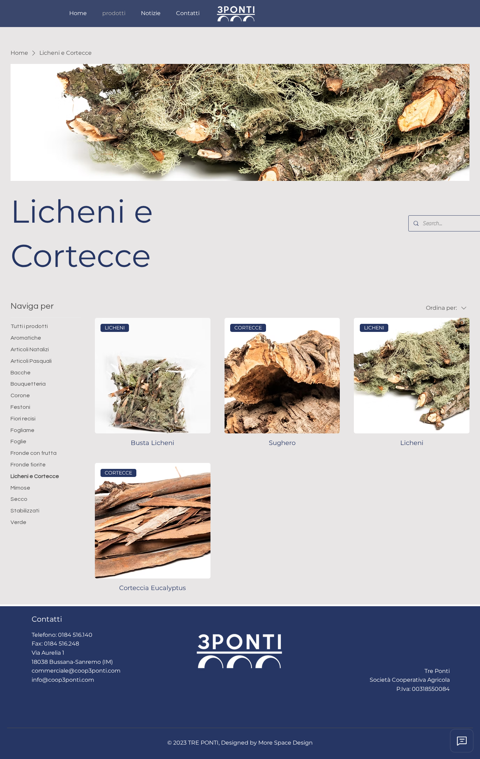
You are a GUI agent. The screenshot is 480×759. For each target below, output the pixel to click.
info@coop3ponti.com (63, 679)
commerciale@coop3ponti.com (76, 670)
